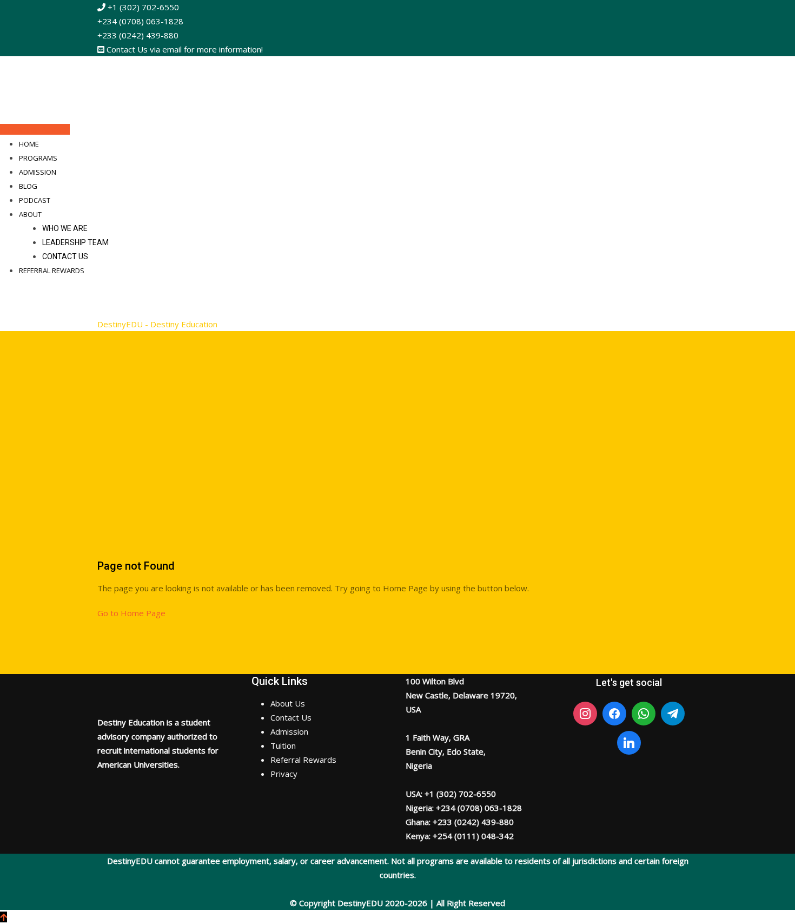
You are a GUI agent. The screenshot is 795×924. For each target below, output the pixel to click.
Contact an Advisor (35, 129)
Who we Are (65, 228)
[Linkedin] (629, 742)
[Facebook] (614, 713)
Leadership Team (75, 242)
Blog (28, 186)
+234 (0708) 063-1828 (140, 21)
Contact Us (65, 256)
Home (29, 144)
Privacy (283, 773)
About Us (287, 703)
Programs (38, 158)
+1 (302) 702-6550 (142, 7)
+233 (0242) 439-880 (137, 35)
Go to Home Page (131, 613)
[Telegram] (672, 713)
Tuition (283, 745)
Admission (37, 172)
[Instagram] (585, 713)
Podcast (34, 200)
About (30, 214)
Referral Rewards (51, 270)
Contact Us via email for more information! (183, 49)
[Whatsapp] (643, 713)
